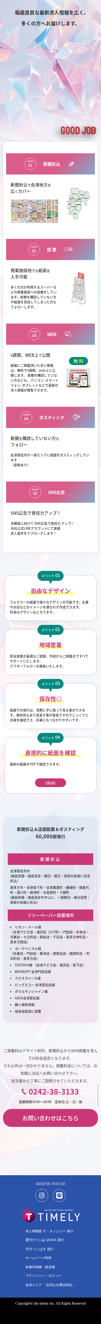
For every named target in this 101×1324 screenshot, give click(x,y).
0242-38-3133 (54, 1091)
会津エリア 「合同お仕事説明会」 (50, 1285)
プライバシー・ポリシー (43, 1276)
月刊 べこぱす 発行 (39, 1249)
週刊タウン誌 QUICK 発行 (44, 1240)
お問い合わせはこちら (50, 1118)
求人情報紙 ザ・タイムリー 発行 (49, 1231)
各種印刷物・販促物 (40, 1267)
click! (50, 783)
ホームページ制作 (38, 1258)
